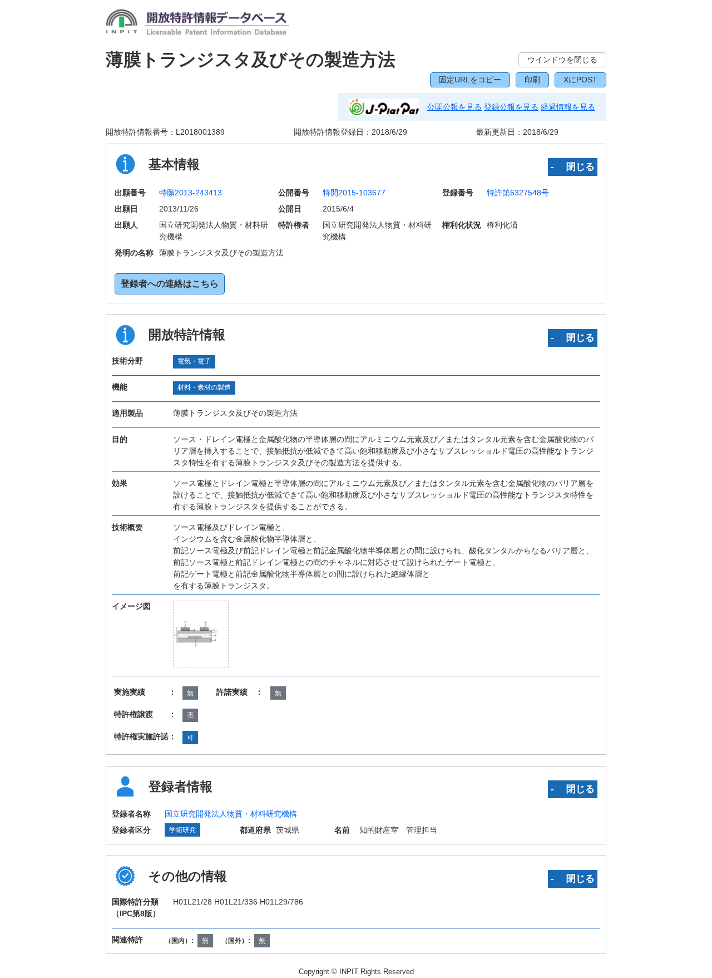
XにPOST (580, 79)
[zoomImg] (201, 634)
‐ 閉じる (573, 166)
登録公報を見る (511, 106)
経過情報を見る (568, 106)
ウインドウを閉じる (562, 59)
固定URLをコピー (470, 79)
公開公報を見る (454, 106)
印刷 (532, 79)
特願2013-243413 (190, 192)
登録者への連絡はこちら (170, 283)
